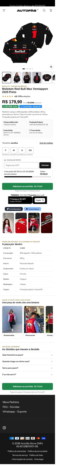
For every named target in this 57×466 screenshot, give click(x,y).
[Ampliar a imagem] (51, 66)
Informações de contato (22, 459)
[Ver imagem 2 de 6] (16, 77)
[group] (27, 43)
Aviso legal (38, 459)
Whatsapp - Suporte (15, 411)
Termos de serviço (20, 455)
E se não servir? (9, 374)
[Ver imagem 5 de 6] (46, 77)
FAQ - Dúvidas (11, 406)
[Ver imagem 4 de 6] (36, 77)
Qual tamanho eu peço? (12, 355)
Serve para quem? (10, 368)
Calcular (45, 165)
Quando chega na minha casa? (16, 361)
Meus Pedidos (11, 402)
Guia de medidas (46, 143)
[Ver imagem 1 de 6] (6, 77)
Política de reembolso (17, 451)
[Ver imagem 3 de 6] (26, 77)
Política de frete (36, 455)
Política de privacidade (37, 451)
